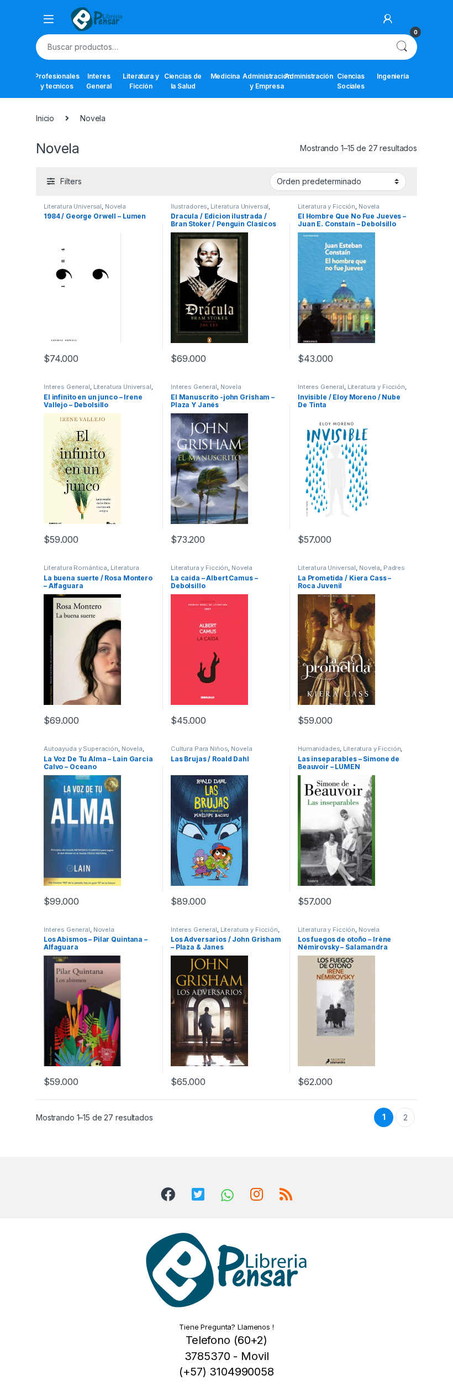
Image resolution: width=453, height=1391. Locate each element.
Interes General (99, 81)
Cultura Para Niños (199, 748)
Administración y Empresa (267, 81)
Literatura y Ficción (141, 81)
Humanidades (319, 748)
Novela (115, 206)
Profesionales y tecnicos (57, 81)
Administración (309, 76)
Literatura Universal (73, 206)
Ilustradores (189, 206)
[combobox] (211, 47)
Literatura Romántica (75, 568)
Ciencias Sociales (351, 81)
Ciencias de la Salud (183, 81)
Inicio (45, 118)
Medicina (225, 76)
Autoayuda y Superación (81, 748)
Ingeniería (393, 76)
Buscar (401, 47)
